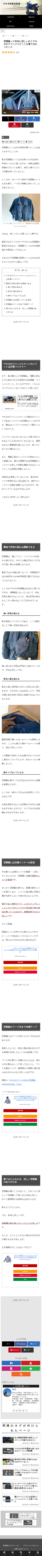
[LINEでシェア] (35, 959)
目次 (18, 270)
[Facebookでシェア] (7, 959)
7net (20, 1124)
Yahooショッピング (20, 1120)
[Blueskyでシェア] (25, 953)
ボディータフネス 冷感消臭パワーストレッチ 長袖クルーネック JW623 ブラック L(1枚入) (20, 950)
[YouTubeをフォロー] (30, 1363)
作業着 (30, 142)
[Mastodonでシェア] (16, 953)
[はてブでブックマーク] (25, 959)
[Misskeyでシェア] (35, 953)
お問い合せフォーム (21, 1549)
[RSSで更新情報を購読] (21, 1374)
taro (14, 1389)
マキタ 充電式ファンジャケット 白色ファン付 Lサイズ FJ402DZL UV (25, 1256)
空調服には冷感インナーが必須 (18, 300)
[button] (27, 125)
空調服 (6, 142)
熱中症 (14, 142)
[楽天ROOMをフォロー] (11, 1368)
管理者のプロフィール (11, 1545)
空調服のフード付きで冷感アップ (19, 304)
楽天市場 (20, 1110)
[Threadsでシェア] (16, 959)
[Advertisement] (21, 70)
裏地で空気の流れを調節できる (18, 283)
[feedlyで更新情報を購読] (23, 1410)
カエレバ (28, 1104)
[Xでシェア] (7, 953)
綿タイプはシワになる (17, 296)
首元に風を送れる (15, 291)
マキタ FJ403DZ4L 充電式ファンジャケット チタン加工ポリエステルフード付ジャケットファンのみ (25, 1098)
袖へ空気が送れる (15, 287)
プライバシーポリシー (31, 1545)
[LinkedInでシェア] (21, 965)
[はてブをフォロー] (11, 1363)
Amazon (20, 1116)
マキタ (6, 137)
